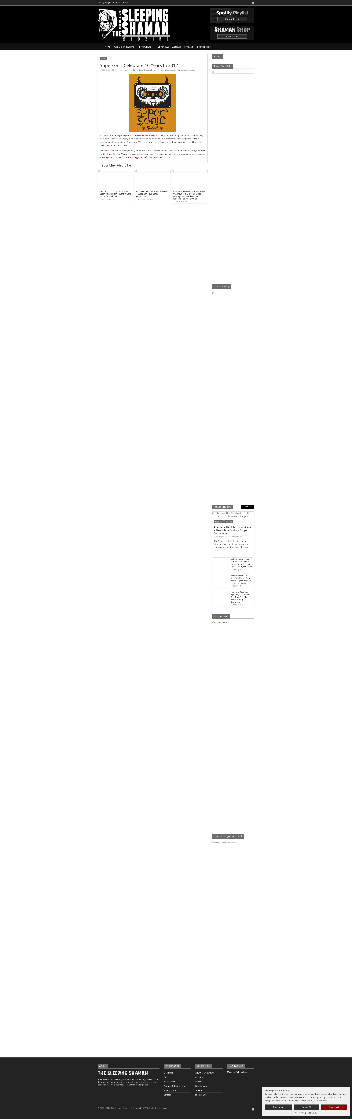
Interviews (145, 47)
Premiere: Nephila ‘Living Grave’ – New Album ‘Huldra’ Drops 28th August (232, 530)
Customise (278, 1107)
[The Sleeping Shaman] (100, 47)
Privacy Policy (170, 1090)
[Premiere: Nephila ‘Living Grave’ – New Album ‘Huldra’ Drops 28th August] (233, 513)
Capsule (147, 70)
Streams (188, 47)
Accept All (334, 1107)
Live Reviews (162, 47)
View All (247, 506)
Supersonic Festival (187, 70)
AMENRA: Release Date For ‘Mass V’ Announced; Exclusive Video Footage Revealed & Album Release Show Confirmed (189, 195)
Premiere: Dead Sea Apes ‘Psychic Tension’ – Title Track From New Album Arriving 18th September (241, 597)
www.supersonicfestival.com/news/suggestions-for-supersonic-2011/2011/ (136, 157)
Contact (167, 1094)
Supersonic (161, 70)
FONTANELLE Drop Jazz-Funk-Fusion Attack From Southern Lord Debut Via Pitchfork (115, 194)
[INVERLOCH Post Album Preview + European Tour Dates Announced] (152, 171)
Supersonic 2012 (172, 70)
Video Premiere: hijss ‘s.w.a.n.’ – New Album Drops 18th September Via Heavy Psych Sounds (241, 563)
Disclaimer (168, 1072)
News (107, 47)
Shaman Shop (204, 47)
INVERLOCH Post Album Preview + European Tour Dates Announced (152, 194)
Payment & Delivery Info (174, 1086)
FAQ (165, 1077)
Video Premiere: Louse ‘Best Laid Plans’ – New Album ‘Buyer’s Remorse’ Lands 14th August (241, 579)
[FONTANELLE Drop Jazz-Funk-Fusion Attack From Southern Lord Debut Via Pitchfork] (115, 171)
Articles (176, 47)
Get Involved (169, 1081)
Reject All (306, 1107)
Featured (218, 522)
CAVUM (146, 1108)
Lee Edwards (124, 70)
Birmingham (138, 70)
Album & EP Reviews (124, 47)
